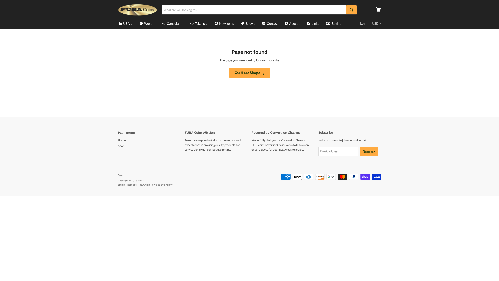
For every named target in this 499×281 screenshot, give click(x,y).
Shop (121, 146)
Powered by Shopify (162, 184)
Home (122, 140)
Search (121, 175)
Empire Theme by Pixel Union (134, 184)
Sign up (369, 151)
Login (363, 23)
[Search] (351, 9)
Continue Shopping (250, 73)
